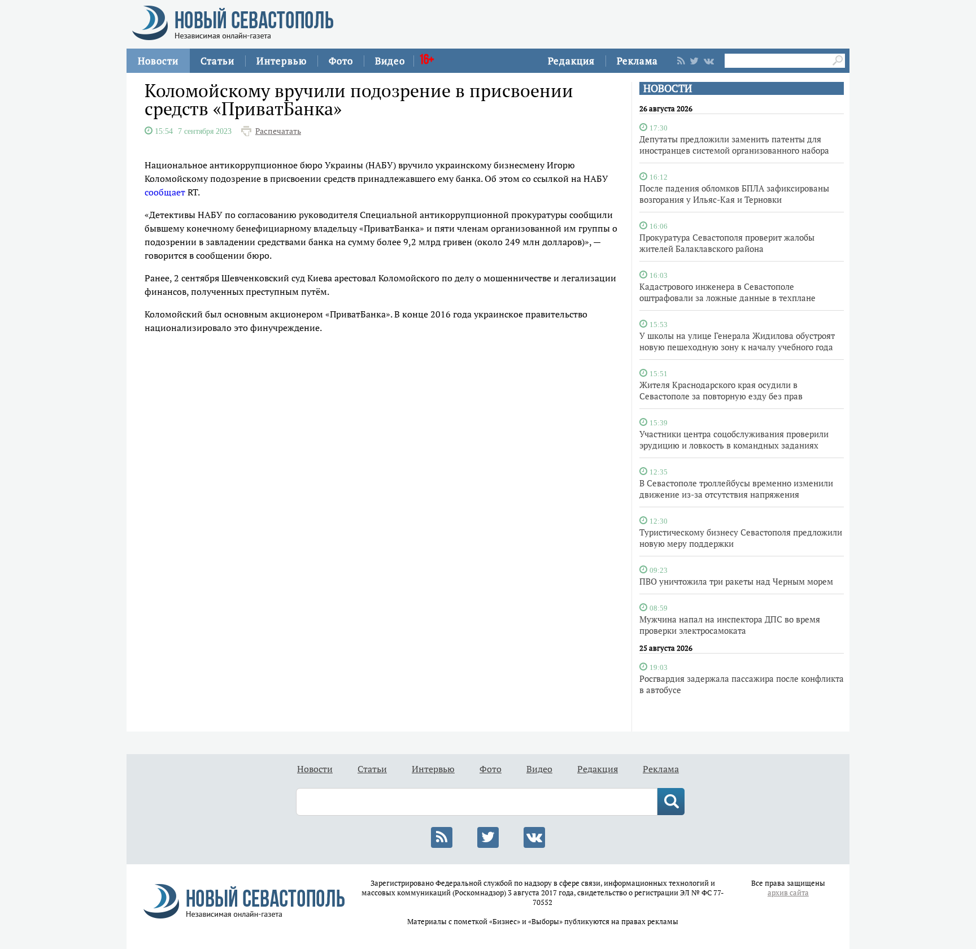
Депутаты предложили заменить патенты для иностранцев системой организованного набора (734, 144)
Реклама (637, 60)
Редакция (571, 60)
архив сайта (788, 893)
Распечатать (278, 131)
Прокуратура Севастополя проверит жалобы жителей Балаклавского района (726, 243)
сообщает (165, 192)
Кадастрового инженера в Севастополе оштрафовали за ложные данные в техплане (727, 292)
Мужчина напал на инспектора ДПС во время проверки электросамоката (729, 624)
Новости (158, 60)
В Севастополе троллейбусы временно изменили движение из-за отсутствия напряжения (736, 488)
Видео (390, 60)
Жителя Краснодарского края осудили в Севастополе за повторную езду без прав (721, 390)
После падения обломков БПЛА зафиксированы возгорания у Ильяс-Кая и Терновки (734, 193)
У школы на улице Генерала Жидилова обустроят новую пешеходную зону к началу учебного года (737, 341)
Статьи (217, 60)
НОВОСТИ (667, 88)
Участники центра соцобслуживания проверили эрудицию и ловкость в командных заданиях (734, 439)
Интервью (281, 60)
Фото (341, 60)
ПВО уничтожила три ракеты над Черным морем (736, 581)
